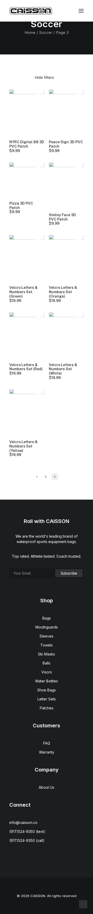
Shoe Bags (46, 690)
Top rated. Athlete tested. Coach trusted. (46, 556)
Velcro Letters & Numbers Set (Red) (26, 369)
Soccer (45, 32)
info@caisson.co (23, 822)
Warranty (46, 752)
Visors (46, 672)
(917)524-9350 (22, 831)
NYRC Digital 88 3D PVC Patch (26, 146)
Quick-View (38, 95)
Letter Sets (46, 699)
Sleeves (46, 636)
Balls (46, 663)
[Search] (49, 10)
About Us (46, 787)
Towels (46, 645)
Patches (46, 708)
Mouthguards (46, 627)
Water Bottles (46, 681)
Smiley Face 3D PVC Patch (62, 219)
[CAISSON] (30, 11)
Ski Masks (46, 654)
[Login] (57, 10)
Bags (46, 618)
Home (30, 32)
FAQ (46, 743)
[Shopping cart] (66, 10)
